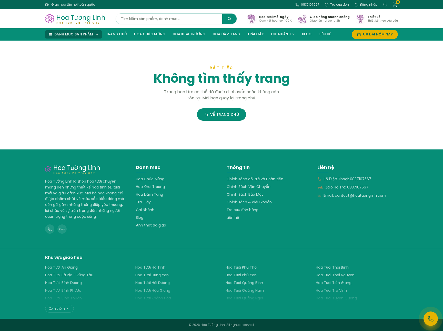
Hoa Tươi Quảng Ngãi (244, 298)
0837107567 (310, 4)
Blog (306, 34)
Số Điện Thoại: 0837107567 (347, 179)
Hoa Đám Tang (226, 34)
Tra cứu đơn (339, 4)
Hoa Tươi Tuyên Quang (336, 298)
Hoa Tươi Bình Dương (63, 282)
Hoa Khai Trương (189, 34)
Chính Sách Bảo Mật (245, 194)
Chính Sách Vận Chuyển (248, 186)
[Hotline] (49, 229)
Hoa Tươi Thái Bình (332, 267)
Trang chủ (116, 34)
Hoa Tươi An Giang (61, 267)
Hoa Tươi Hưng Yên (152, 275)
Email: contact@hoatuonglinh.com (355, 195)
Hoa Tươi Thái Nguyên (335, 275)
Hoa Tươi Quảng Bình (244, 282)
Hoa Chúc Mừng (149, 34)
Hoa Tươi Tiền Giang (333, 282)
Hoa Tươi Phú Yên (241, 275)
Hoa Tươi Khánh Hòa (153, 298)
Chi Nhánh (281, 34)
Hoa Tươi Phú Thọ (241, 267)
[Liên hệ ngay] (431, 318)
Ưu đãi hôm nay (378, 34)
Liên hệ (325, 34)
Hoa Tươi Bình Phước (63, 290)
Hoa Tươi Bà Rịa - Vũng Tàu (69, 275)
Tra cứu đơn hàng (242, 209)
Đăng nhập (368, 4)
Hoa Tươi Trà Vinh (331, 290)
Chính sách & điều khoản (249, 202)
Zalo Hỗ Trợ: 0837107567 (346, 187)
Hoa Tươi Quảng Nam (245, 290)
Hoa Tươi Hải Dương (152, 282)
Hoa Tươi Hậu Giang (152, 290)
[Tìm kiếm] (229, 19)
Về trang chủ (224, 114)
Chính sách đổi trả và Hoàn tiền (255, 179)
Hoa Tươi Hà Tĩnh (150, 267)
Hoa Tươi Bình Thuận (63, 298)
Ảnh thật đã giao (151, 225)
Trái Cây (255, 34)
